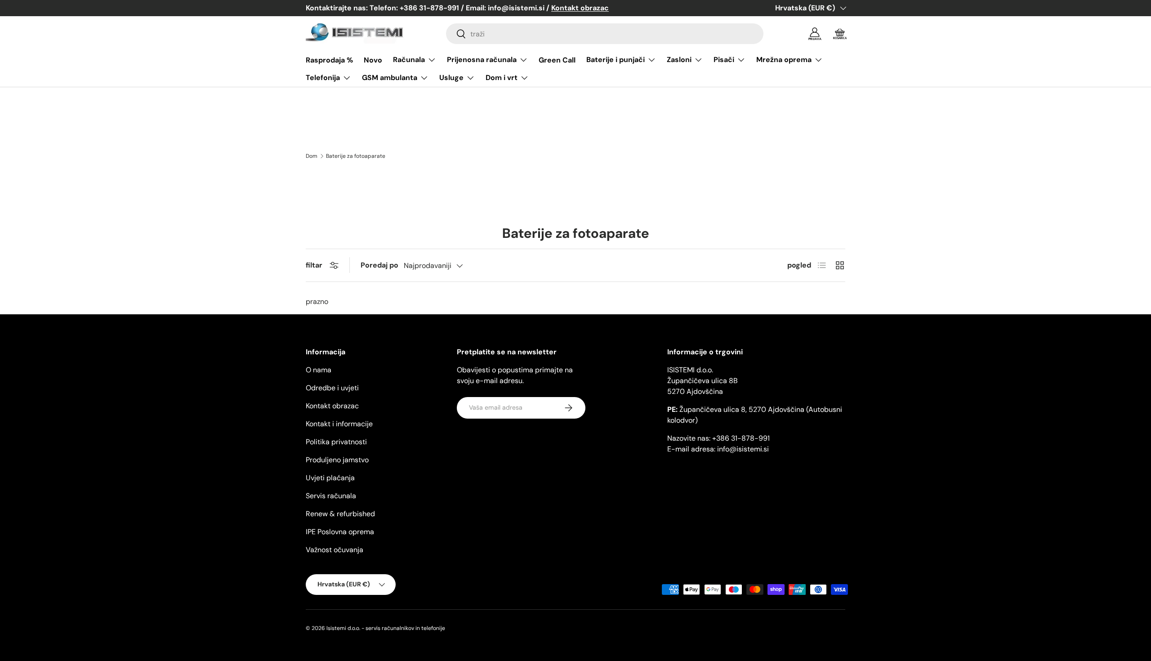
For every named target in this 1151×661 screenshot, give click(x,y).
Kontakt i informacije (339, 424)
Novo (373, 60)
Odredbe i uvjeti (332, 388)
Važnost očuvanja (334, 549)
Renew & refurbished (340, 513)
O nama (318, 370)
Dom (311, 156)
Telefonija (323, 77)
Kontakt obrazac (332, 406)
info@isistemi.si (743, 449)
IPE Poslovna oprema (340, 531)
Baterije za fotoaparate (355, 156)
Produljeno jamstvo (337, 459)
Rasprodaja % (329, 60)
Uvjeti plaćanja (330, 477)
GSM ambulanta (389, 77)
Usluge (451, 77)
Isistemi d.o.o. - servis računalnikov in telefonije (385, 628)
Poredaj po (379, 265)
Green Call (557, 60)
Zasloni (679, 59)
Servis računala (331, 495)
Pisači (724, 59)
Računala (409, 59)
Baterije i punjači (615, 59)
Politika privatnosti (336, 442)
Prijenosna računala (482, 59)
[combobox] (604, 33)
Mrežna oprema (784, 59)
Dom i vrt (502, 77)
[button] (840, 34)
